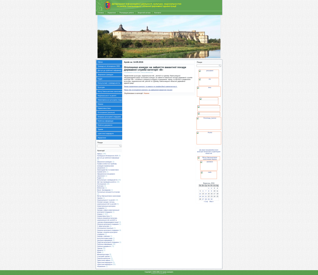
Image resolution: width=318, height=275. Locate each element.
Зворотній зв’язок (144, 13)
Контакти (157, 13)
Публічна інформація (105, 121)
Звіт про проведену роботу (106, 182)
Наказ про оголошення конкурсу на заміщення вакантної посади (148, 90)
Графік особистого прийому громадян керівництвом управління (107, 166)
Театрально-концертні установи (108, 192)
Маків (99, 252)
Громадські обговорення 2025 (109, 66)
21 (206, 196)
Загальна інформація (104, 240)
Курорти (100, 250)
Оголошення (101, 184)
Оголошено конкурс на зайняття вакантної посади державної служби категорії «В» (155, 68)
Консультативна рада (104, 238)
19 (200, 196)
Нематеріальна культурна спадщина (110, 100)
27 (203, 199)
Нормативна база (104, 108)
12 (200, 194)
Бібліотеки (100, 188)
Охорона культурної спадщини (109, 117)
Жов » (211, 201)
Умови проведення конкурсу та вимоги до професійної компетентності (150, 86)
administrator (149, 72)
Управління (111, 13)
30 (211, 199)
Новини (100, 104)
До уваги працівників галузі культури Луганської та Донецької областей (208, 151)
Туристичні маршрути (104, 262)
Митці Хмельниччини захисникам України (110, 91)
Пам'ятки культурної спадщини (108, 242)
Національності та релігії (107, 96)
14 (206, 194)
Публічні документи (105, 125)
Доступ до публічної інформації (109, 70)
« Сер (206, 201)
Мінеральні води (103, 254)
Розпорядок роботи (126, 13)
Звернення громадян (105, 75)
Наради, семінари (103, 236)
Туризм (100, 129)
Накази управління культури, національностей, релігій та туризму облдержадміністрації (108, 220)
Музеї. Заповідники (104, 190)
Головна (101, 13)
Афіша (100, 62)
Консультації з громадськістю (109, 83)
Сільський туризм (103, 256)
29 (209, 199)
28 (206, 199)
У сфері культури (103, 226)
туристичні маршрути (106, 133)
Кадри (100, 79)
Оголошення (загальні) (106, 112)
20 (203, 196)
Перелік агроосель (103, 258)
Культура (101, 87)
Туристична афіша (103, 260)
